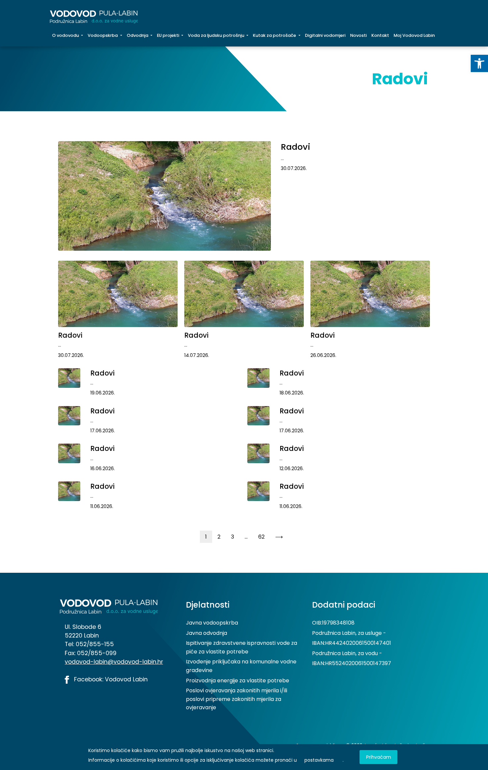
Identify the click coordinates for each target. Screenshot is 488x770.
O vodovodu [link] (66, 35)
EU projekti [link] (168, 35)
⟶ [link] (279, 537)
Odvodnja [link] (138, 35)
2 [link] (218, 537)
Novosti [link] (358, 35)
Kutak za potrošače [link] (275, 35)
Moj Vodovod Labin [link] (414, 35)
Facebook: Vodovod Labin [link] (110, 679)
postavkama (319, 760)
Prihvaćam (378, 757)
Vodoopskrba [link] (103, 35)
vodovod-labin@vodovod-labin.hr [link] (114, 662)
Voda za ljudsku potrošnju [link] (216, 35)
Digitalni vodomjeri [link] (325, 35)
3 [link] (232, 537)
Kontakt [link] (380, 35)
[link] (479, 63)
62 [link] (261, 537)
